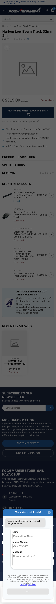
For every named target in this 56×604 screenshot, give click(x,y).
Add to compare (9, 121)
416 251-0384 (35, 309)
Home (5, 26)
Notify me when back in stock (28, 110)
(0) (27, 39)
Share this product (28, 121)
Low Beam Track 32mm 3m (26, 26)
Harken (6, 39)
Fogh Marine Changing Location (22, 133)
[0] (52, 10)
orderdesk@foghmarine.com (31, 307)
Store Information (28, 452)
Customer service (28, 443)
